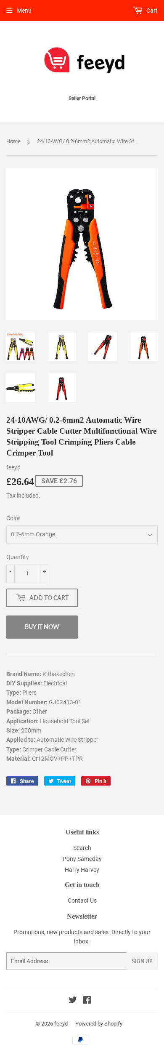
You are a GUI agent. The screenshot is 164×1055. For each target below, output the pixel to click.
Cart (151, 10)
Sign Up (142, 961)
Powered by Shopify (98, 1023)
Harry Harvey (82, 869)
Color (13, 518)
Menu (24, 10)
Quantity (17, 557)
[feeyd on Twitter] (73, 1001)
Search (82, 848)
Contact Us (82, 900)
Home (13, 141)
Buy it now (42, 626)
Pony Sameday (82, 858)
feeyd (61, 1023)
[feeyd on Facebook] (86, 1001)
